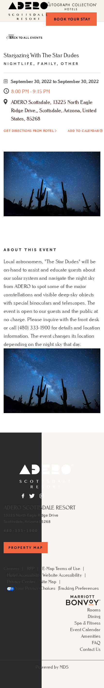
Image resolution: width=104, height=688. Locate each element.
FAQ (96, 642)
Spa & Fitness (87, 623)
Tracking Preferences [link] (79, 588)
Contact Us (90, 649)
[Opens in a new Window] (83, 600)
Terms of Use (68, 568)
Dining (94, 616)
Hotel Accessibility (24, 575)
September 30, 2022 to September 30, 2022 (54, 81)
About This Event (30, 249)
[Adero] (46, 475)
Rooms (93, 610)
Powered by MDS (52, 667)
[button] (71, 19)
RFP (31, 568)
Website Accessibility (62, 575)
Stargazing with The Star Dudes (41, 55)
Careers (11, 568)
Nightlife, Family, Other (41, 63)
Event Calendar (85, 629)
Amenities (90, 636)
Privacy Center (21, 581)
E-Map (48, 568)
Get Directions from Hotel (29, 131)
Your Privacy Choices (34, 588)
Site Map (48, 581)
